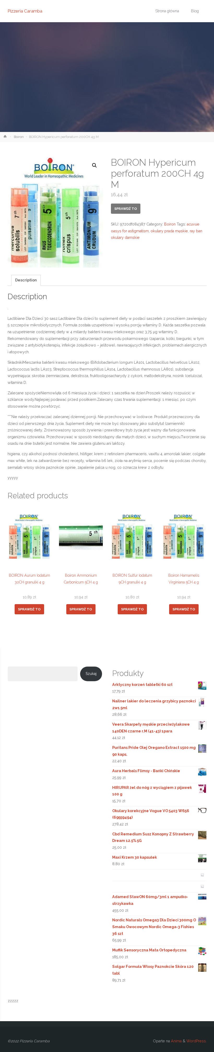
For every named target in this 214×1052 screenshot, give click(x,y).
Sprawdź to (125, 209)
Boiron (19, 137)
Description (26, 280)
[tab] (26, 280)
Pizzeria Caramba (25, 11)
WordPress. (196, 1041)
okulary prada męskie (169, 231)
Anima (176, 1041)
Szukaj (91, 674)
